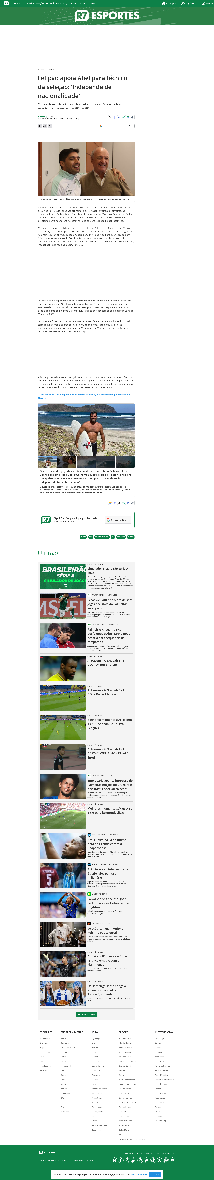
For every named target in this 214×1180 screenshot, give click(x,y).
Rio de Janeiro (97, 1111)
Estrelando (65, 1061)
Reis (120, 1134)
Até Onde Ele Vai (125, 1056)
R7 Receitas (65, 1093)
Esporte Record (125, 1107)
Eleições (40, 3)
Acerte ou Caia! (125, 1038)
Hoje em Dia (124, 1116)
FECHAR (155, 1174)
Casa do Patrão (125, 1089)
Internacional (97, 1093)
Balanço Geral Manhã (127, 1061)
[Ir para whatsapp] (166, 1160)
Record (77, 3)
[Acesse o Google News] (128, 117)
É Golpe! (95, 1079)
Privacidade (65, 1160)
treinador (121, 537)
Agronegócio (97, 1038)
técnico (131, 537)
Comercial (159, 1047)
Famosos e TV (66, 1066)
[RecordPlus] (169, 3)
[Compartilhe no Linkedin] (119, 117)
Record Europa (161, 1084)
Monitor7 (95, 1102)
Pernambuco (97, 1107)
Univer (157, 1111)
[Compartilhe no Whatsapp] (123, 117)
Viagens (64, 1102)
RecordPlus (159, 1061)
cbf (113, 537)
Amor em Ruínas (125, 1047)
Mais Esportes (45, 1066)
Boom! (121, 1075)
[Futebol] (107, 16)
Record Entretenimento (164, 1079)
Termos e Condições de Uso (82, 1160)
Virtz (62, 1107)
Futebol (51, 69)
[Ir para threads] (140, 1160)
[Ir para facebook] (182, 3)
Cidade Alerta (124, 1093)
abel (90, 537)
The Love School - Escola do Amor (133, 1139)
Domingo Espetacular (127, 1102)
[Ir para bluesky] (114, 1160)
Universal (158, 1116)
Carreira (158, 1043)
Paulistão (43, 1070)
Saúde (94, 1121)
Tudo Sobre (96, 1130)
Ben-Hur (122, 1070)
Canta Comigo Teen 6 (127, 1084)
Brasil (94, 1043)
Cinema (64, 1052)
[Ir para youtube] (172, 1160)
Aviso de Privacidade (139, 1174)
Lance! (42, 1061)
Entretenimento (72, 1032)
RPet (62, 1098)
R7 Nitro (64, 1089)
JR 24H (69, 3)
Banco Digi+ (160, 1038)
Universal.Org (160, 1121)
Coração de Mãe (125, 1098)
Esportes (60, 3)
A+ (44, 126)
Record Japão (160, 1089)
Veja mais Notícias (86, 1014)
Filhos (63, 1070)
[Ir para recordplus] (146, 1160)
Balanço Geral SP (126, 1066)
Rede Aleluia (160, 1098)
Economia (96, 1070)
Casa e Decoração (68, 1047)
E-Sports (43, 1047)
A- (50, 126)
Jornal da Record (125, 1121)
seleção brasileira (102, 537)
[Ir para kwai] (133, 1160)
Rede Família (160, 1102)
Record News (89, 3)
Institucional (164, 1032)
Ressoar (158, 1107)
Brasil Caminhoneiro (127, 1079)
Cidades (95, 1056)
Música (63, 1084)
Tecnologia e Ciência (100, 1125)
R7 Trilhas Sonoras (162, 1066)
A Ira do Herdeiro (125, 1043)
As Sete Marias (125, 1052)
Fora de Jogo (45, 1052)
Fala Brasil (123, 1111)
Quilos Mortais (124, 1130)
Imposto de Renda (99, 1089)
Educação (96, 1075)
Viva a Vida (65, 1111)
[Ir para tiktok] (153, 1160)
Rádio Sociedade (161, 1070)
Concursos (96, 1061)
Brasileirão (44, 1043)
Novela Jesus (124, 1125)
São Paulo (96, 1116)
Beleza (63, 1038)
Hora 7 (94, 1084)
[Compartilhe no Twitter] (110, 117)
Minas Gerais (97, 1098)
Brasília (30, 3)
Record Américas (162, 1075)
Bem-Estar (65, 1043)
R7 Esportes (42, 69)
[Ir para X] (185, 3)
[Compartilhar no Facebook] (114, 117)
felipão (83, 537)
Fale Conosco (53, 1160)
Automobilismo (46, 1038)
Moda (63, 1079)
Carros (94, 1052)
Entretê (50, 3)
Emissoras (159, 1052)
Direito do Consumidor (101, 1066)
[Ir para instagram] (189, 3)
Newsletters (160, 1056)
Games (63, 1075)
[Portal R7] (6, 3)
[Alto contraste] (40, 126)
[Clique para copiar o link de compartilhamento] (132, 117)
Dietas (63, 1056)
